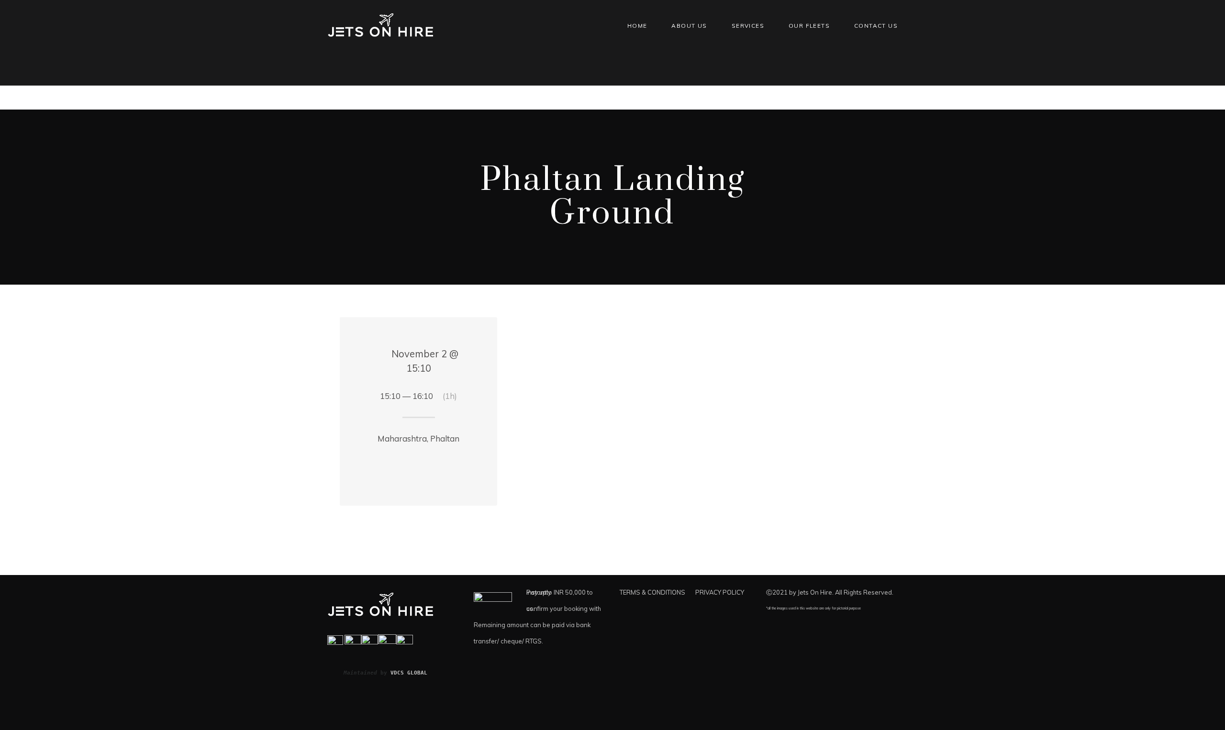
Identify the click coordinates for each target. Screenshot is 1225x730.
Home (637, 25)
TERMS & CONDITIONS (652, 592)
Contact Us (876, 25)
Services (748, 25)
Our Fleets (809, 25)
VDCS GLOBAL (408, 672)
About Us (689, 25)
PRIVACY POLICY (719, 592)
